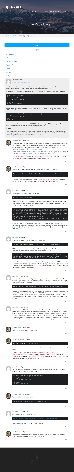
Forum (7, 36)
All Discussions (10, 54)
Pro (34, 12)
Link (66, 161)
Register (37, 50)
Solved (8, 68)
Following (8, 58)
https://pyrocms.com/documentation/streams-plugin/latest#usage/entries (33, 153)
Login (64, 12)
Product (26, 12)
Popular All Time (10, 65)
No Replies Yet (10, 76)
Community (55, 12)
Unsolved (8, 72)
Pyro (15, 7)
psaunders (27, 82)
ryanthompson (16, 141)
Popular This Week (11, 61)
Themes (13, 36)
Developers (43, 12)
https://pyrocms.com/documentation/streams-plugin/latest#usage (35, 418)
